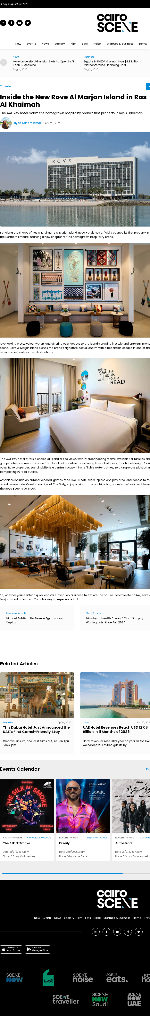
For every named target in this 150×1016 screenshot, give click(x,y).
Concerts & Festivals (39, 837)
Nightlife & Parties (97, 837)
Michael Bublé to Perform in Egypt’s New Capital (34, 620)
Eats (85, 43)
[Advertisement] (71, 645)
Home (143, 43)
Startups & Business (120, 43)
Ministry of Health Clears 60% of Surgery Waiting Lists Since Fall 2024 (114, 620)
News (45, 43)
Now (18, 43)
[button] (3, 62)
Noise (97, 43)
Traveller (6, 86)
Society (60, 43)
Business (18, 57)
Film (73, 43)
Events (31, 43)
